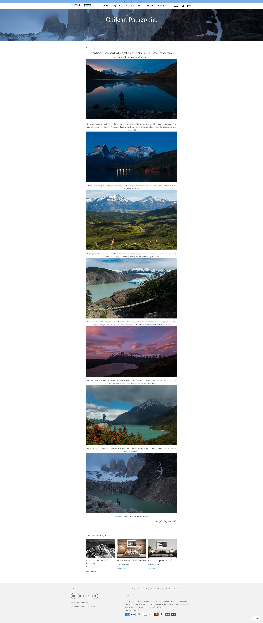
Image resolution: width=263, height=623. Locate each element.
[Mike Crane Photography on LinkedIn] (88, 596)
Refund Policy (130, 589)
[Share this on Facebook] (165, 521)
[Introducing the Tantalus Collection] (100, 548)
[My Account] (183, 6)
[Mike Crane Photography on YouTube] (74, 596)
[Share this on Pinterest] (169, 521)
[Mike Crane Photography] (81, 6)
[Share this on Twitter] (160, 521)
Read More (90, 571)
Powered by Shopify (132, 610)
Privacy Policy (130, 595)
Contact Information (174, 589)
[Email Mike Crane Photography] (95, 596)
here (146, 517)
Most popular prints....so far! (159, 560)
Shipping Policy (143, 589)
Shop (105, 5)
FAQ (114, 5)
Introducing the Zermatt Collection (131, 560)
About (150, 5)
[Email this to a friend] (174, 521)
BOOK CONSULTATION (131, 5)
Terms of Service (157, 589)
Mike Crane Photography (140, 601)
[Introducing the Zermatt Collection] (131, 548)
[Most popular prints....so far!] (162, 548)
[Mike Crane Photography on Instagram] (81, 596)
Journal (160, 5)
